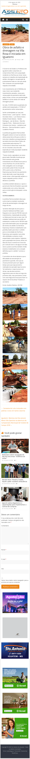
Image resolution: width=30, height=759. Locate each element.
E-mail (3, 559)
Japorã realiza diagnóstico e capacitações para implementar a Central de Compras (14, 504)
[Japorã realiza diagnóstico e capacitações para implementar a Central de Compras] (15, 488)
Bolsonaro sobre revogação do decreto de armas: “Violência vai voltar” (13, 456)
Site (2, 569)
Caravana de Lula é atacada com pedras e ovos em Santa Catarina (13, 409)
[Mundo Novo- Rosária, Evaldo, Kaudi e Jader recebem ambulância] (15, 465)
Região (12, 44)
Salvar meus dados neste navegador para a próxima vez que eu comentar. (14, 581)
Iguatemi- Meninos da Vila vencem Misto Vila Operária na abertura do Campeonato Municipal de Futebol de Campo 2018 (14, 421)
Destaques (5, 44)
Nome (3, 550)
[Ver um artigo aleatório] (27, 19)
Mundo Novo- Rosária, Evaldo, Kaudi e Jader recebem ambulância (14, 480)
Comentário (5, 526)
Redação (18, 59)
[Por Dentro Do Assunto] (3, 19)
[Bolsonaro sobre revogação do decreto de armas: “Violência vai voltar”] (15, 440)
